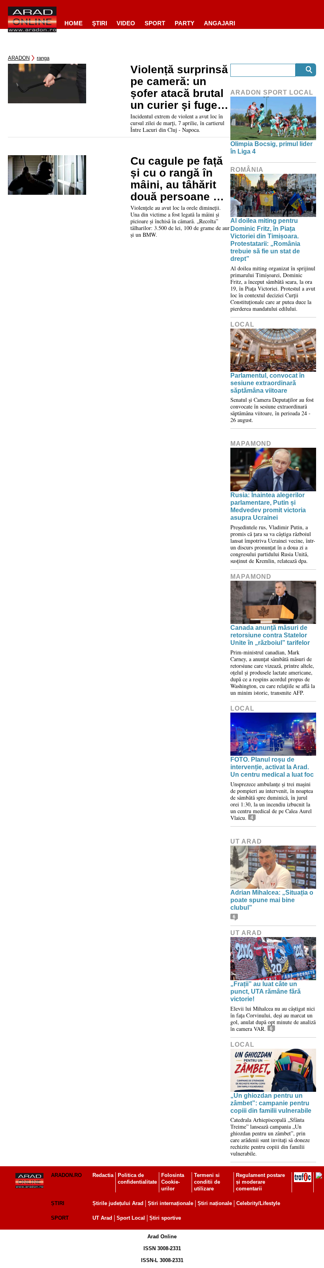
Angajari (219, 23)
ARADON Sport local (271, 92)
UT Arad (246, 841)
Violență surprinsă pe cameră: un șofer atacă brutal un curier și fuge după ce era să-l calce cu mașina (179, 87)
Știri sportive (165, 1218)
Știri (57, 1203)
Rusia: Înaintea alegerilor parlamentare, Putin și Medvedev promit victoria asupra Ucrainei (268, 506)
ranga (43, 58)
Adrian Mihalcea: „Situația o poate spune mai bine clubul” (271, 900)
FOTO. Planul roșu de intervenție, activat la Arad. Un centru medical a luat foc (272, 767)
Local (242, 324)
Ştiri (99, 23)
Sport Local (131, 1218)
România (247, 169)
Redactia (102, 1175)
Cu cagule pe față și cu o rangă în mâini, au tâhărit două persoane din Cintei (180, 179)
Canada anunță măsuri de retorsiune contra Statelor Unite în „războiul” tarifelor (270, 635)
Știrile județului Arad (117, 1203)
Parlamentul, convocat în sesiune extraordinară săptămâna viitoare (267, 383)
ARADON (19, 58)
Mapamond (250, 443)
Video (126, 23)
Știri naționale (215, 1203)
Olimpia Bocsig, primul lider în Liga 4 (271, 148)
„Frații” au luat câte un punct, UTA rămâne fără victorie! (265, 991)
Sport (155, 23)
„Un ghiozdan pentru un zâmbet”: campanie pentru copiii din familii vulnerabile (270, 1103)
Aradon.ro (66, 1175)
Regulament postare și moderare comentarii (260, 1182)
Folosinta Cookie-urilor (172, 1182)
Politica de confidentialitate (137, 1178)
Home (73, 23)
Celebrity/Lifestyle (258, 1203)
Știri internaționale (170, 1203)
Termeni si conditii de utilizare (207, 1182)
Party (184, 23)
